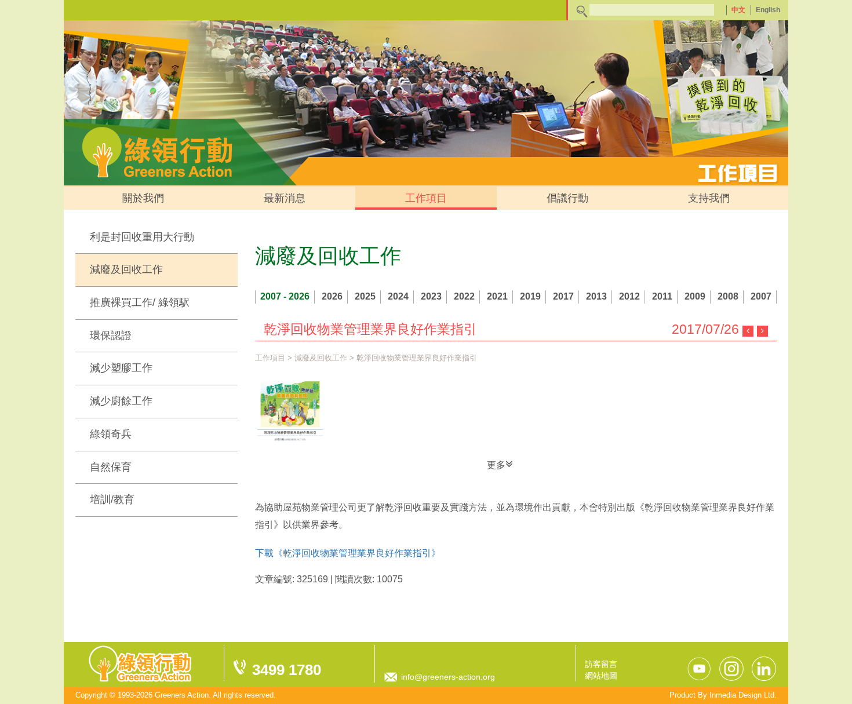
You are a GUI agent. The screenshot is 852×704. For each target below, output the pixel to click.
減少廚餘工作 (121, 401)
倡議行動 (567, 198)
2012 (629, 296)
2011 (662, 296)
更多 (496, 465)
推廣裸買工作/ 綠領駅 (140, 302)
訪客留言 (601, 664)
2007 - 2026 (285, 296)
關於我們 (143, 198)
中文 (738, 10)
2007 (761, 296)
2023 (431, 296)
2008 (728, 296)
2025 (365, 296)
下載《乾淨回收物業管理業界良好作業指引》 (347, 553)
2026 (332, 296)
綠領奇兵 (111, 434)
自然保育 (111, 467)
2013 (596, 296)
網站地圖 (601, 675)
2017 (563, 296)
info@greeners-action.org (448, 676)
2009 (694, 296)
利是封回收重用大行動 (142, 237)
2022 (464, 296)
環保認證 (111, 335)
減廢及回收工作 (126, 269)
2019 (530, 296)
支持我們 (709, 198)
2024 (398, 296)
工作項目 (426, 198)
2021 (497, 296)
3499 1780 (286, 670)
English (768, 10)
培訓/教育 (112, 499)
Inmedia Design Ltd (741, 695)
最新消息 (284, 198)
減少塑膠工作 (121, 368)
